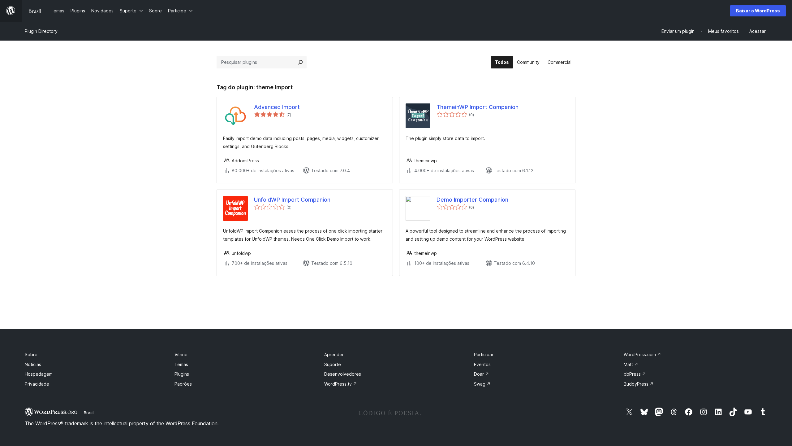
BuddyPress (639, 384)
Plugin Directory (41, 31)
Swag (482, 384)
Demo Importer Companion (472, 199)
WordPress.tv (340, 384)
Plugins (181, 374)
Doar (481, 374)
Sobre (31, 354)
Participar (483, 354)
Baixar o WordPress (758, 10)
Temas (181, 364)
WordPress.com (642, 354)
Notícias (33, 364)
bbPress (635, 374)
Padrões (183, 384)
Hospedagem (39, 374)
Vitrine (180, 354)
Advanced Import (277, 107)
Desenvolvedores (342, 374)
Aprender (334, 354)
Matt (631, 364)
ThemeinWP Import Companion (478, 107)
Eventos (482, 364)
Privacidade (37, 384)
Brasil (89, 412)
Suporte (332, 364)
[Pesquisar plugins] (300, 62)
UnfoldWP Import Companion (292, 199)
